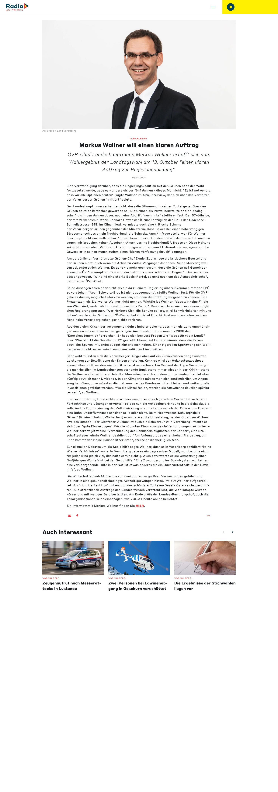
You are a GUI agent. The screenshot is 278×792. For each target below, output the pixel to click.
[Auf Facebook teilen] (77, 516)
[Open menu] (213, 7)
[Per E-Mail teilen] (70, 516)
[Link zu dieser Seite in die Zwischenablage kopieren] (208, 516)
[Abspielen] (231, 7)
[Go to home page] (17, 7)
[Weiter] (233, 532)
